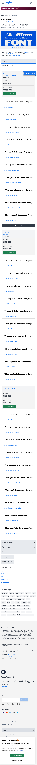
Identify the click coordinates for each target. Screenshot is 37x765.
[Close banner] (34, 8)
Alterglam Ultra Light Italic (12, 132)
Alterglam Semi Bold (10, 341)
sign (8, 602)
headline (26, 596)
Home (2, 15)
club (22, 593)
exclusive (19, 596)
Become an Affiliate (7, 724)
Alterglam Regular (10, 304)
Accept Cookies (17, 755)
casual (31, 615)
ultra (10, 608)
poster (17, 593)
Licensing (5, 552)
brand (9, 605)
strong (17, 602)
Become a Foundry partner (9, 721)
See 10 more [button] (18, 225)
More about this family (15, 55)
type (14, 605)
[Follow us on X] (9, 704)
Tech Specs (6, 547)
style (19, 599)
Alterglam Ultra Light (11, 278)
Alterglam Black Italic (11, 220)
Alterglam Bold (9, 329)
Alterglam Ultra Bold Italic (12, 208)
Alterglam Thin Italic (10, 120)
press (23, 611)
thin (13, 602)
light (3, 596)
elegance (4, 608)
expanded (4, 611)
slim (29, 602)
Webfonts (3, 574)
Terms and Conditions (8, 734)
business (23, 602)
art (23, 599)
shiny (19, 608)
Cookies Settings (17, 760)
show (28, 599)
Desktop (3, 571)
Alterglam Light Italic (11, 145)
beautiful (19, 605)
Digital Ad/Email (5, 582)
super (28, 608)
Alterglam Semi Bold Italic (12, 183)
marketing (16, 611)
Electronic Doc (5, 579)
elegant (25, 615)
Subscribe (24, 700)
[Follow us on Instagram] (4, 704)
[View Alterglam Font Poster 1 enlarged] (18, 39)
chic (15, 599)
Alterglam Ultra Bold (10, 354)
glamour (32, 596)
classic (3, 602)
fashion (4, 605)
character (26, 605)
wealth (3, 615)
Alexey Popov (27, 52)
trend (10, 611)
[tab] (13, 47)
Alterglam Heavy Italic (11, 533)
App (2, 576)
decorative (4, 593)
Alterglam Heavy (9, 379)
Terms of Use (5, 737)
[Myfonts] (9, 3)
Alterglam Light (9, 291)
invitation (28, 593)
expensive (9, 599)
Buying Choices (9, 94)
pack (14, 608)
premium (29, 611)
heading (13, 615)
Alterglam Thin (9, 107)
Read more (4, 686)
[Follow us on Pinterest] (14, 704)
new (34, 593)
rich (24, 608)
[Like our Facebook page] (19, 704)
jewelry (13, 596)
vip (8, 615)
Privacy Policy (19, 750)
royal (3, 599)
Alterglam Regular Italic (11, 157)
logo (7, 596)
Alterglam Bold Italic (10, 195)
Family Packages (7, 66)
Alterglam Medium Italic (11, 170)
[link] (31, 3)
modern (11, 593)
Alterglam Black (9, 367)
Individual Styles (7, 542)
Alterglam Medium (10, 316)
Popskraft (7, 15)
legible (19, 615)
